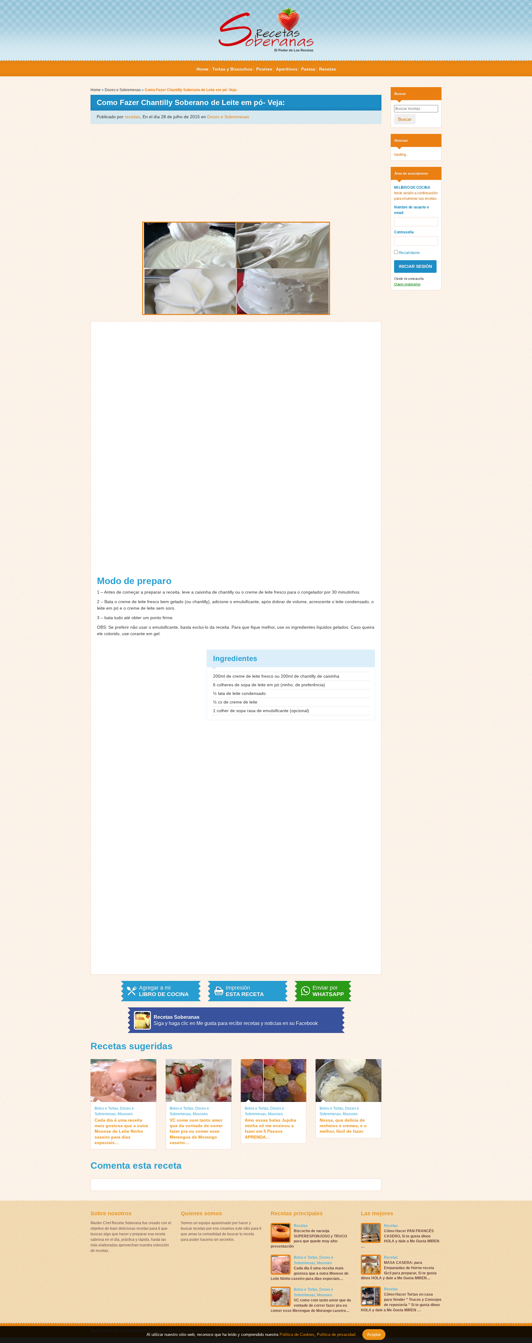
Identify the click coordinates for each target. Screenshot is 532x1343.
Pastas (308, 69)
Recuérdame (409, 253)
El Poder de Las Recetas (293, 50)
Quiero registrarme (407, 284)
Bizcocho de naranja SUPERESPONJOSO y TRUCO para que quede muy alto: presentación (309, 1238)
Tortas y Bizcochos (232, 69)
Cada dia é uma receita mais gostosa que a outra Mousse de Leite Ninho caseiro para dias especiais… (121, 1131)
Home (202, 69)
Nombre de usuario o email (411, 210)
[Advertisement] (236, 172)
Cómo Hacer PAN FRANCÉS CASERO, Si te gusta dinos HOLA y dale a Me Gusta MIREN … (400, 1238)
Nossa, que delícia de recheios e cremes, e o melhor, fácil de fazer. (343, 1126)
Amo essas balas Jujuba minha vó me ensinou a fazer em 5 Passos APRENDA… (270, 1128)
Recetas (327, 69)
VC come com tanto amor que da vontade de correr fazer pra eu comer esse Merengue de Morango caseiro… (196, 1131)
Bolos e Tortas (106, 1108)
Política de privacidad (335, 1334)
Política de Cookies (297, 1334)
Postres (264, 69)
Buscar (405, 119)
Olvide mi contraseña (409, 278)
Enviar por (328, 991)
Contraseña (404, 232)
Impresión (245, 991)
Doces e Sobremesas (123, 90)
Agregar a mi (164, 991)
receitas (132, 116)
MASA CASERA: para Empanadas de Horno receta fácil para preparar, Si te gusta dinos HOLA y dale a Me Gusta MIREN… (399, 1270)
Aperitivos (286, 69)
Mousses (125, 1114)
